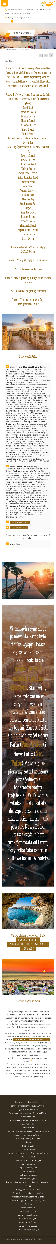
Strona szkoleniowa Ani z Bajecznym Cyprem (28, 1153)
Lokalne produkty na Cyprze (28, 1102)
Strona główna (12, 49)
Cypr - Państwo (28, 1157)
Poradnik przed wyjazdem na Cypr (28, 1193)
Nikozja (28, 1142)
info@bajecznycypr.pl (18, 17)
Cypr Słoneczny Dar (28, 1168)
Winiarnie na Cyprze (28, 1222)
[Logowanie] (12, 21)
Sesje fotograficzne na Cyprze (28, 1135)
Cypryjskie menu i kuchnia (28, 1189)
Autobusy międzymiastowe (28, 1138)
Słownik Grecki (28, 1149)
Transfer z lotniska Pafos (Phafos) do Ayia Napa (28, 1131)
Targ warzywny (28, 1164)
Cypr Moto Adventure (28, 1109)
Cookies (28, 1204)
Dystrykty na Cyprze (28, 1178)
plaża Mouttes (20, 522)
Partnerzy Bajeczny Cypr (28, 1229)
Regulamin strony (28, 1211)
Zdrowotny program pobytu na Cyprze (28, 1106)
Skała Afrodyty (28, 940)
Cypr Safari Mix (28, 1117)
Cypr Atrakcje (28, 1171)
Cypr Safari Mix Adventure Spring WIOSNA (28, 1113)
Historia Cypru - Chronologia (28, 1160)
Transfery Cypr (28, 1128)
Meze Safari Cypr (28, 1124)
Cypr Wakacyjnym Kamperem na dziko (28, 1120)
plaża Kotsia (19, 528)
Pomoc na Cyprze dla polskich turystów (28, 1200)
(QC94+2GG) (31, 1040)
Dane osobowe (28, 1208)
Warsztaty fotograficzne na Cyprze (28, 1197)
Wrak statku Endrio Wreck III (28, 944)
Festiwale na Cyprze (28, 1175)
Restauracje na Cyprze (28, 1218)
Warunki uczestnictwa (28, 1215)
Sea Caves (28, 948)
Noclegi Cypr (28, 1146)
